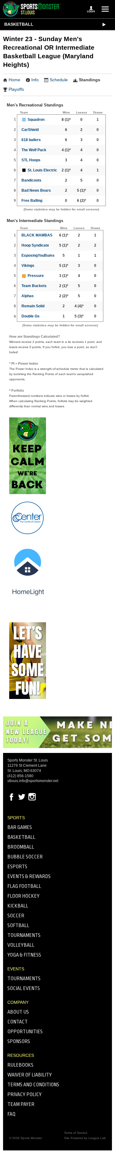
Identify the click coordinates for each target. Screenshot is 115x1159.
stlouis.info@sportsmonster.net (32, 781)
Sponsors (18, 1041)
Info (35, 79)
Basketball (18, 24)
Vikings (27, 265)
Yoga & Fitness (24, 955)
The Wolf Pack (33, 150)
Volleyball (20, 945)
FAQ (11, 1114)
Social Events (23, 988)
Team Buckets (34, 286)
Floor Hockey (23, 896)
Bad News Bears (36, 190)
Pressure (36, 276)
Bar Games (19, 827)
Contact (17, 1022)
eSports (17, 866)
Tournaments (23, 935)
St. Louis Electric (42, 170)
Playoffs (16, 89)
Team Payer (20, 1104)
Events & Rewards (29, 876)
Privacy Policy (24, 1094)
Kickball (17, 906)
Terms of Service (75, 1132)
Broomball (20, 847)
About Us (18, 1012)
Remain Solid (32, 306)
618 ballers (31, 140)
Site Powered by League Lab (85, 1138)
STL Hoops (30, 160)
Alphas (27, 296)
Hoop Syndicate (35, 245)
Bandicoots (31, 180)
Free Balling (31, 200)
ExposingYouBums (38, 255)
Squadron (36, 119)
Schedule (59, 79)
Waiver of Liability (29, 1075)
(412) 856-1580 (20, 776)
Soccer (15, 916)
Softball (18, 925)
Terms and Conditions (33, 1085)
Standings (89, 79)
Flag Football (24, 886)
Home (14, 79)
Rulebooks (20, 1065)
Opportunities (25, 1031)
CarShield (30, 130)
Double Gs (30, 316)
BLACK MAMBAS (36, 235)
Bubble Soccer (25, 857)
